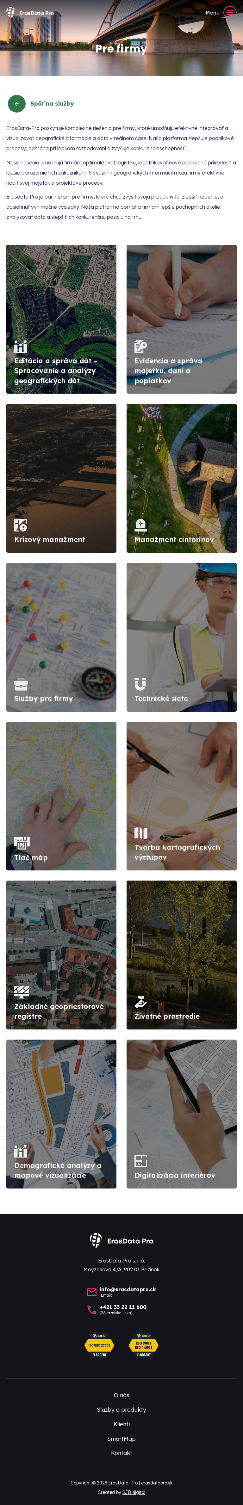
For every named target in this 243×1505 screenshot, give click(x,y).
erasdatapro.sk (156, 1483)
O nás (121, 1395)
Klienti (122, 1424)
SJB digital (133, 1492)
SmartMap (121, 1438)
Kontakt (121, 1453)
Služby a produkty (121, 1409)
